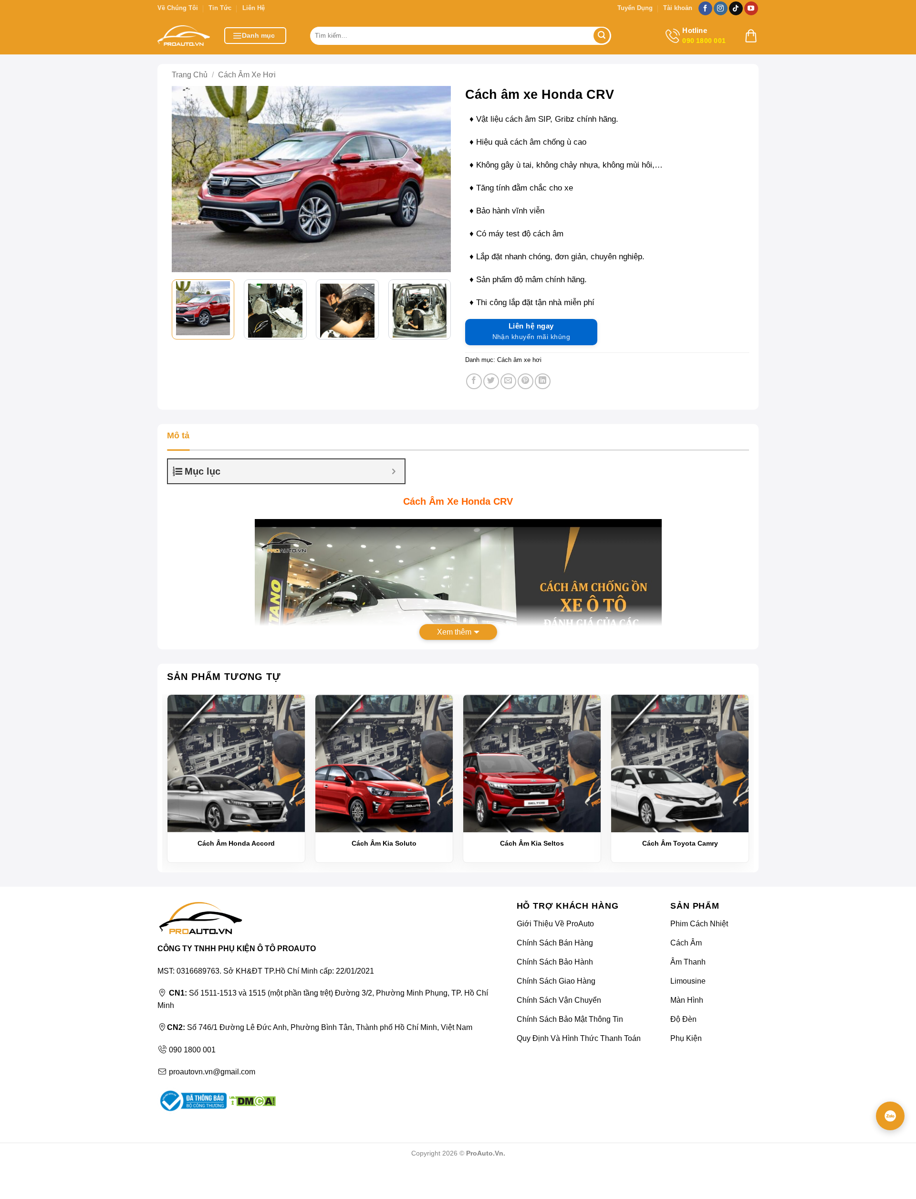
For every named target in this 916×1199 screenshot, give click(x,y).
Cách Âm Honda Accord (236, 843)
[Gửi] (601, 36)
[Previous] (186, 179)
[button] (255, 35)
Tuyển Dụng (635, 7)
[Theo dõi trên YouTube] (751, 8)
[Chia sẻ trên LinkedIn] (543, 381)
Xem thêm (454, 632)
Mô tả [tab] (178, 435)
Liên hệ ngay (531, 331)
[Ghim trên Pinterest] (525, 381)
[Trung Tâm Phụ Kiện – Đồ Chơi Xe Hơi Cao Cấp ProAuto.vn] (183, 35)
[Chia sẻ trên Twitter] (491, 381)
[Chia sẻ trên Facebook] (474, 381)
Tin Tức (219, 7)
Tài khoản (677, 7)
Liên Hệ (253, 7)
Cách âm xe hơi (247, 75)
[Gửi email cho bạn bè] (508, 381)
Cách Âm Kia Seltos (532, 843)
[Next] (436, 179)
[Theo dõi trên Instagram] (721, 8)
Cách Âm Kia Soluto (384, 843)
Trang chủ (190, 75)
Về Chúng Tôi (177, 7)
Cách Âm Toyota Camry (680, 843)
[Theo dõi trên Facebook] (705, 8)
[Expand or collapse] (394, 471)
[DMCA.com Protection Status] (251, 1100)
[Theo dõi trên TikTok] (736, 8)
